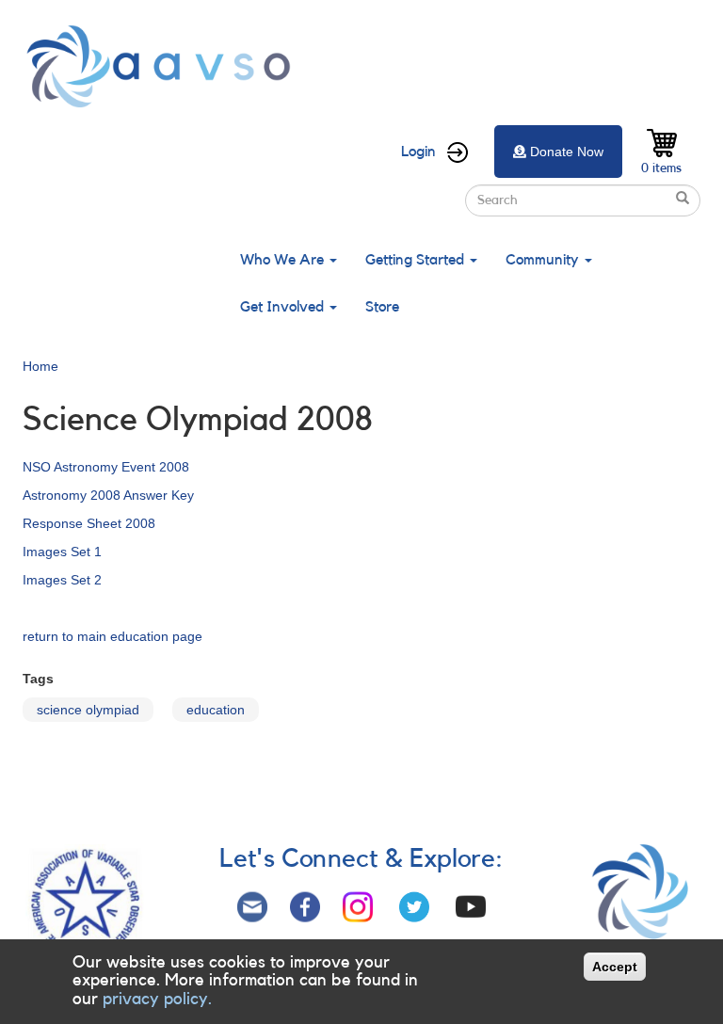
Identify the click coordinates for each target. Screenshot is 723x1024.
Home (40, 366)
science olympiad (88, 709)
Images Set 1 (62, 551)
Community (544, 259)
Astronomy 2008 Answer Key (108, 495)
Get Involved (284, 306)
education (215, 709)
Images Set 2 (62, 579)
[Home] (164, 66)
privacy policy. (157, 998)
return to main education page (112, 636)
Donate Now (566, 151)
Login (418, 151)
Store (382, 306)
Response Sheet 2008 (89, 523)
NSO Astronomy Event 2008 (106, 466)
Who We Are (284, 259)
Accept (614, 966)
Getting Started (416, 259)
